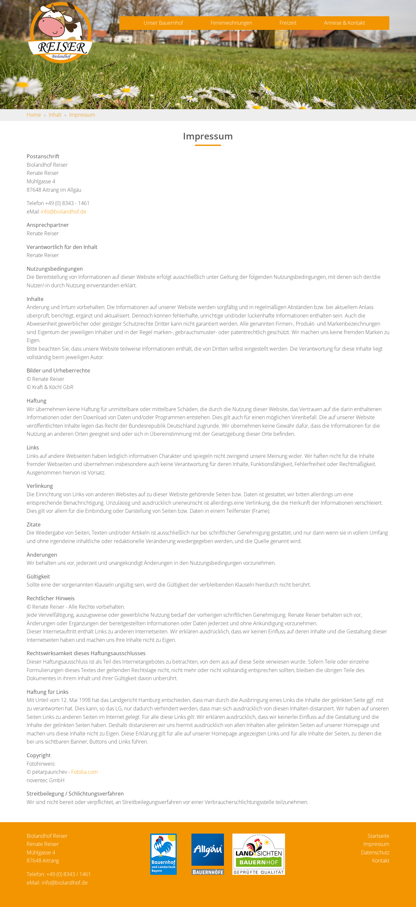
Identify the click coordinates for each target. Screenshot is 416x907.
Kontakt (380, 860)
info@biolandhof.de (63, 211)
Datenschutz (375, 852)
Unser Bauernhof (163, 22)
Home (34, 114)
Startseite (378, 835)
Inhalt (55, 114)
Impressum (82, 114)
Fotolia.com (84, 771)
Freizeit (288, 22)
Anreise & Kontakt (344, 22)
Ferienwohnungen (231, 22)
